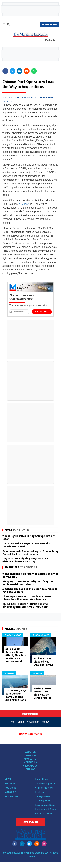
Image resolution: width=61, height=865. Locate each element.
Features (10, 783)
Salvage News (42, 796)
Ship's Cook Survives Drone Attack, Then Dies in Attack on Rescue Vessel (15, 655)
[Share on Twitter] (12, 71)
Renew (45, 721)
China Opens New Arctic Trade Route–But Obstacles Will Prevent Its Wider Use (27, 598)
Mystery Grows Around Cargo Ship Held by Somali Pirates (42, 693)
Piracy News (41, 779)
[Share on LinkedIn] (19, 71)
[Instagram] (44, 843)
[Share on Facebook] (5, 71)
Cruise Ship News (44, 787)
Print (12, 721)
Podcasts (10, 787)
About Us (30, 752)
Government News (45, 805)
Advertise (30, 755)
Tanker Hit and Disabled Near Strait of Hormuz (43, 661)
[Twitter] (29, 843)
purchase (24, 204)
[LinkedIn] (22, 843)
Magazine (10, 792)
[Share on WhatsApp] (34, 71)
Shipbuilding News (45, 783)
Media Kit (50, 40)
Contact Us (30, 762)
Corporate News (43, 813)
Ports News (41, 792)
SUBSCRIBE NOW (49, 24)
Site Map (30, 769)
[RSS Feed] (36, 843)
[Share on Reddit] (27, 71)
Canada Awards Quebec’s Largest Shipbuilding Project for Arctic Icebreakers (30, 553)
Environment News (45, 809)
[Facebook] (14, 843)
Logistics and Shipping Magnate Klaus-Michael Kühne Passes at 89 (26, 560)
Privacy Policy (30, 765)
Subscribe (30, 821)
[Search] (8, 25)
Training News (42, 800)
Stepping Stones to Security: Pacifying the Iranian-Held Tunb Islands (27, 583)
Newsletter (33, 721)
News (8, 779)
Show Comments (30, 734)
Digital (21, 721)
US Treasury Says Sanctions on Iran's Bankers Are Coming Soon (15, 695)
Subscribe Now (42, 312)
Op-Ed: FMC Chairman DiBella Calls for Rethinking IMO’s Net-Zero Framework (25, 606)
